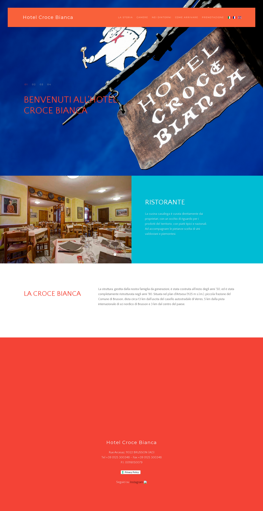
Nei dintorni (161, 17)
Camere (142, 17)
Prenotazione (213, 17)
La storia (125, 17)
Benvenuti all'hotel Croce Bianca (26, 85)
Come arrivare (186, 17)
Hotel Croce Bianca (48, 17)
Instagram (137, 482)
